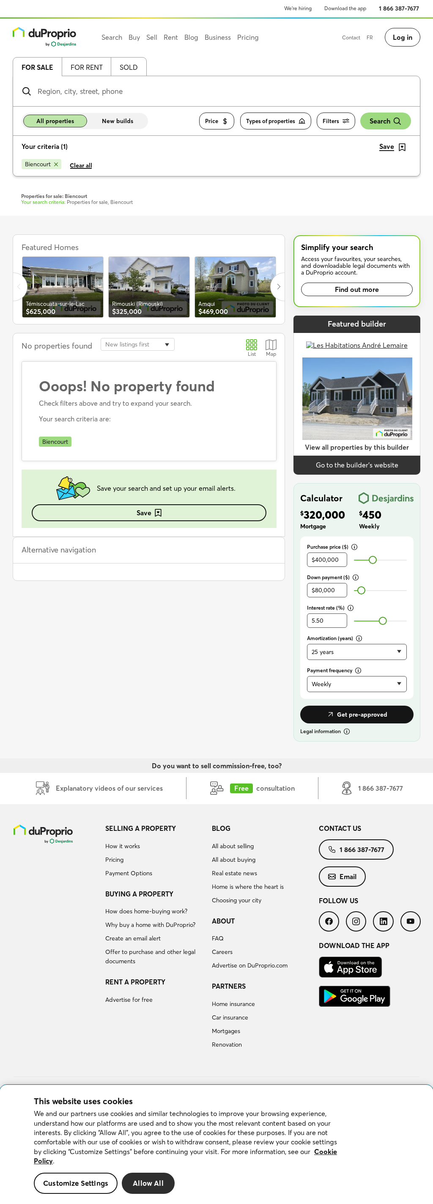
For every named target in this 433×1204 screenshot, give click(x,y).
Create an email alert (133, 938)
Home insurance (233, 1004)
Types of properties (270, 121)
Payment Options (128, 873)
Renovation (227, 1044)
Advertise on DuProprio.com (250, 965)
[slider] (373, 560)
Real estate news (234, 873)
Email (348, 876)
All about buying (233, 859)
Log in (402, 37)
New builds (117, 121)
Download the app (345, 8)
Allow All (148, 1183)
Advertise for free (129, 999)
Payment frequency (329, 670)
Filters (331, 121)
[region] (216, 1144)
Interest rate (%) (326, 608)
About (223, 921)
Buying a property (139, 894)
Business (218, 37)
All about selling (233, 846)
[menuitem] (155, 852)
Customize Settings (75, 1183)
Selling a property (140, 828)
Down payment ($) (328, 577)
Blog (221, 828)
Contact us (340, 828)
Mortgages (226, 1031)
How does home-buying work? (146, 911)
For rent (87, 67)
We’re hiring (298, 8)
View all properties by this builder (357, 447)
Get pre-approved (362, 714)
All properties (55, 121)
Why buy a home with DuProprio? (150, 925)
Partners (229, 986)
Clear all (81, 165)
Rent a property (135, 982)
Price (211, 121)
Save (144, 513)
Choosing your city (236, 900)
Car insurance (230, 1017)
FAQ (218, 938)
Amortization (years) (330, 638)
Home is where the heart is (248, 887)
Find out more (357, 289)
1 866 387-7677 (399, 8)
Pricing (114, 859)
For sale (37, 67)
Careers (222, 952)
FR (370, 37)
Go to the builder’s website (357, 465)
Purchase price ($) (327, 547)
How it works (122, 846)
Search (380, 121)
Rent (171, 37)
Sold (129, 67)
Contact (351, 37)
